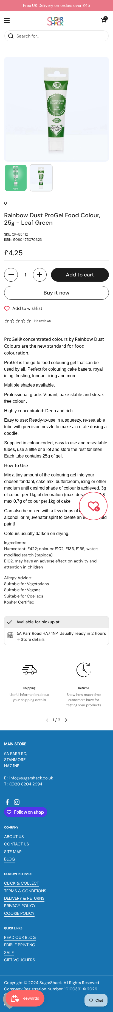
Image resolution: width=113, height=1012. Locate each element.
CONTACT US (16, 844)
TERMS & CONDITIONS (25, 891)
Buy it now (56, 292)
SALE (9, 952)
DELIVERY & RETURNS (24, 898)
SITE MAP (13, 851)
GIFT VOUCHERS (19, 960)
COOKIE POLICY (19, 913)
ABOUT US (14, 836)
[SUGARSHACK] (55, 20)
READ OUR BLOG (20, 937)
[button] (103, 20)
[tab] (30, 639)
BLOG (9, 859)
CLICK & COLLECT (21, 883)
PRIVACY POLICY (20, 905)
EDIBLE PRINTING (19, 945)
